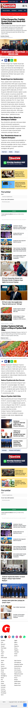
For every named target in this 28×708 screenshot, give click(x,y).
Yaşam (2, 651)
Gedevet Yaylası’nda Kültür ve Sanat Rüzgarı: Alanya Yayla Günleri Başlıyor (13, 578)
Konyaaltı (3, 685)
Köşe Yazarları (17, 660)
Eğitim (15, 642)
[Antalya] (14, 591)
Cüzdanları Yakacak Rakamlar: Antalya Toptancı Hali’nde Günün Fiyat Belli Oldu (19, 227)
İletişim (16, 679)
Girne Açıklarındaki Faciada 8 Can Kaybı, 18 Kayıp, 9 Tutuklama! (19, 257)
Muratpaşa (3, 693)
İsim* (2, 194)
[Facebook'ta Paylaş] (5, 60)
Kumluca (3, 689)
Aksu (2, 662)
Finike (2, 672)
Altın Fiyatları (17, 670)
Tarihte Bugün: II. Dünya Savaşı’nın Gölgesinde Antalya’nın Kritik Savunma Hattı (19, 317)
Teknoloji (16, 651)
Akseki (2, 660)
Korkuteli (3, 687)
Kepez (2, 683)
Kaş (2, 679)
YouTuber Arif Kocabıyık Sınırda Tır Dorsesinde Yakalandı (14, 14)
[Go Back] (25, 705)
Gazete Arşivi (17, 685)
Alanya (2, 664)
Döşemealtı (4, 668)
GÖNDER (14, 211)
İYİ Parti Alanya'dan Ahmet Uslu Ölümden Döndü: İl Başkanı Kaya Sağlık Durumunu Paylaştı (12, 280)
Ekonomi (3, 644)
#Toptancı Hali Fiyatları (14, 450)
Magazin (16, 650)
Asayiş (15, 644)
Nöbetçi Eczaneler (18, 673)
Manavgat (3, 691)
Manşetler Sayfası (18, 664)
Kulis (2, 642)
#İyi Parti (4, 152)
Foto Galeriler (17, 662)
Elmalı (2, 670)
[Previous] (1, 14)
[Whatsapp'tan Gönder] (11, 60)
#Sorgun (17, 152)
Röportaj (16, 646)
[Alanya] (14, 268)
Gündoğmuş (4, 675)
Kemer (2, 681)
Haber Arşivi (17, 683)
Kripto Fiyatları (18, 672)
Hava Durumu (17, 675)
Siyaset (11, 17)
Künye (15, 677)
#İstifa (10, 152)
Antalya (11, 323)
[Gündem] (14, 292)
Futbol (15, 653)
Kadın (2, 655)
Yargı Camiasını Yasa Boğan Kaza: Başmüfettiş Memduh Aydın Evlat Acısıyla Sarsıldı (19, 249)
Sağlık (15, 640)
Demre (2, 666)
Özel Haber (3, 648)
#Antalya (4, 450)
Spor (2, 650)
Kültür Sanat (4, 657)
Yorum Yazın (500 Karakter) (7, 199)
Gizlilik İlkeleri (17, 681)
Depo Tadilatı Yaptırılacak (19, 607)
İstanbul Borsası (18, 666)
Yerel (2, 653)
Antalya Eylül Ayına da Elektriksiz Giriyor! (18, 234)
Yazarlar (13, 1)
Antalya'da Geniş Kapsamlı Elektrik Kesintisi (19, 241)
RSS (5, 702)
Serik (2, 694)
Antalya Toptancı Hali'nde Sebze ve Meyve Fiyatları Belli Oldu (19, 310)
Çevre (15, 655)
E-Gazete (10, 1)
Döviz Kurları (17, 668)
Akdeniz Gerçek (4, 17)
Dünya (15, 648)
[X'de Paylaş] (9, 60)
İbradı (2, 677)
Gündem (3, 640)
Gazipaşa (3, 673)
